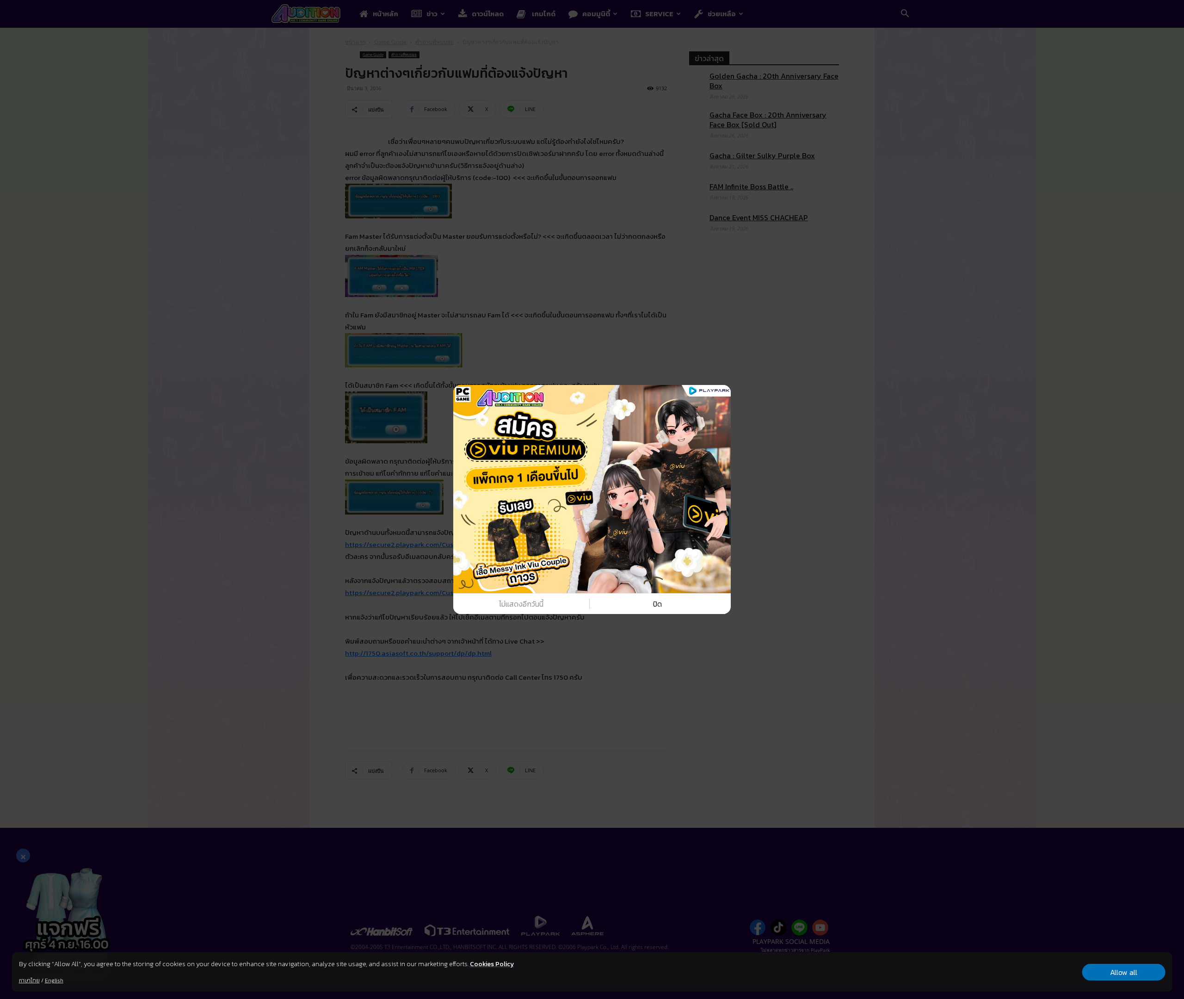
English (54, 980)
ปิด (657, 603)
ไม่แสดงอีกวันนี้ (521, 603)
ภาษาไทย (29, 980)
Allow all (1123, 972)
